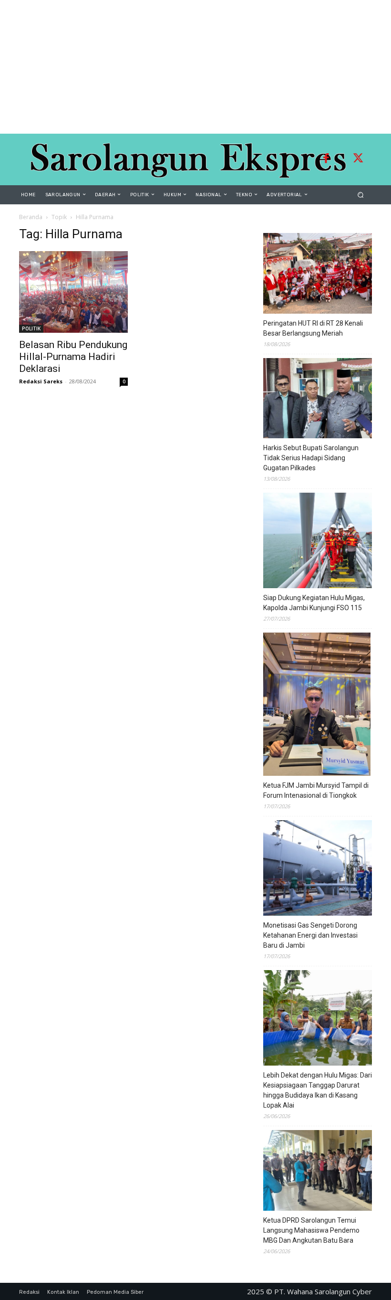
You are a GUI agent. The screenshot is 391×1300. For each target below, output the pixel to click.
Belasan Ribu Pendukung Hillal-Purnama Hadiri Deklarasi (73, 356)
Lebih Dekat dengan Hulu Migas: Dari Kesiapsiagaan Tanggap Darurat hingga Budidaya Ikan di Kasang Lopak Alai (317, 1090)
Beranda (30, 217)
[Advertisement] (195, 67)
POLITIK (31, 328)
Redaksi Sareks (40, 381)
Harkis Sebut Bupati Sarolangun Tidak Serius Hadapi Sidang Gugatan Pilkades (311, 458)
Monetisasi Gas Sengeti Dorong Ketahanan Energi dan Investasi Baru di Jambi (310, 935)
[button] (360, 194)
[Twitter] (358, 159)
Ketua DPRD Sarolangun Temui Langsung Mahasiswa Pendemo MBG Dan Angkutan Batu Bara (311, 1230)
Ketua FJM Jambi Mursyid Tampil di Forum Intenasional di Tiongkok (316, 790)
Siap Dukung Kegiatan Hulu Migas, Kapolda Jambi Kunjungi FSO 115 (314, 603)
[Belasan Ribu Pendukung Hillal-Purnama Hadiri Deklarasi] (73, 292)
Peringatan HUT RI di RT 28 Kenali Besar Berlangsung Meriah (313, 328)
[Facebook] (326, 159)
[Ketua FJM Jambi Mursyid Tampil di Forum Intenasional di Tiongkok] (316, 706)
